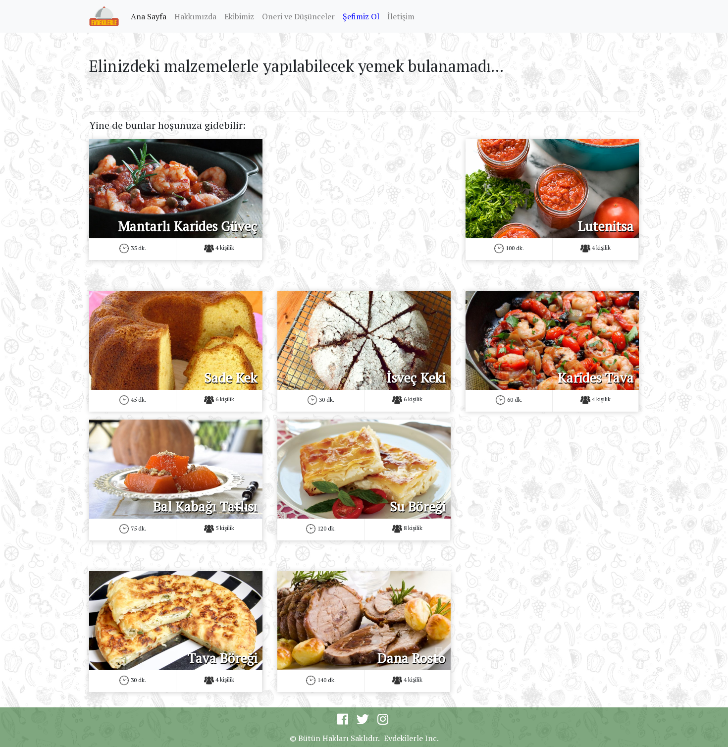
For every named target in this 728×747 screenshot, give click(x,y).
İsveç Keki (416, 377)
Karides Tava (596, 377)
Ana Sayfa (150, 16)
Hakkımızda (195, 16)
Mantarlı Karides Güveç (188, 226)
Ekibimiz (239, 16)
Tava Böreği (223, 658)
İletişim (401, 16)
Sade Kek (231, 377)
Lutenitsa (606, 226)
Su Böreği (418, 506)
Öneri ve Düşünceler (298, 16)
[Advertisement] (364, 208)
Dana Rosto (411, 658)
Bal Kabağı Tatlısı (205, 506)
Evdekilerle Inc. (411, 738)
